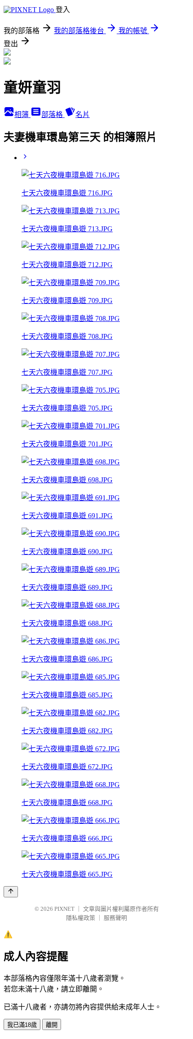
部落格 (53, 114)
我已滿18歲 (22, 1025)
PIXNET (64, 908)
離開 (51, 1025)
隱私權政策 (80, 917)
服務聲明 (115, 917)
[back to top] (11, 891)
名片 (82, 114)
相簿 (22, 114)
